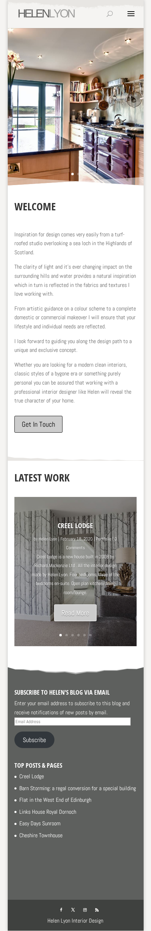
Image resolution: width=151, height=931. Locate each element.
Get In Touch (38, 424)
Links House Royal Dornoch (47, 811)
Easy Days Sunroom (39, 823)
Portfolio (103, 539)
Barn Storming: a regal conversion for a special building (77, 788)
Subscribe (34, 740)
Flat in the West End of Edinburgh (55, 800)
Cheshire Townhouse (41, 835)
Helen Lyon (48, 539)
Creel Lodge (75, 525)
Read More (75, 612)
